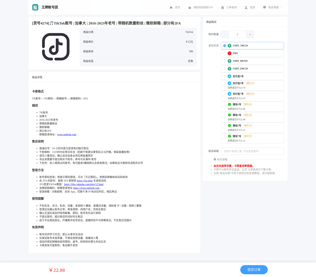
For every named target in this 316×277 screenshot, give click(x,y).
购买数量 (213, 34)
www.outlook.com (66, 134)
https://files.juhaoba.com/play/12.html (84, 184)
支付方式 (213, 45)
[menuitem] (174, 7)
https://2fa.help (85, 180)
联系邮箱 (213, 151)
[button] (225, 34)
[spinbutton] (237, 34)
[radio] (252, 45)
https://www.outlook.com (86, 188)
